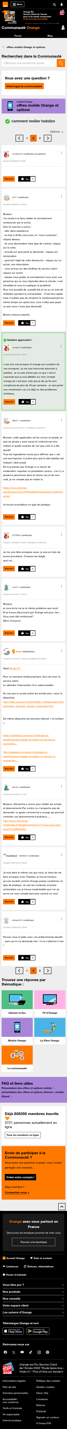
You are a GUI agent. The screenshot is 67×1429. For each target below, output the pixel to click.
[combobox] (29, 63)
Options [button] (55, 131)
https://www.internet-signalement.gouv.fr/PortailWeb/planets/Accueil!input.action (33, 492)
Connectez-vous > (17, 1192)
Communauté (21, 27)
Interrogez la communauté (24, 86)
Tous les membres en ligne (22, 1135)
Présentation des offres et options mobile (27, 1088)
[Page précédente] (19, 138)
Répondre (9, 179)
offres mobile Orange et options (26, 47)
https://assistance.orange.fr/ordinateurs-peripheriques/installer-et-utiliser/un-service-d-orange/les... (29, 739)
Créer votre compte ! (20, 1177)
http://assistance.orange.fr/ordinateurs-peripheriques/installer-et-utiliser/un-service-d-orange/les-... (29, 756)
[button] (61, 153)
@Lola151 (15, 668)
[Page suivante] (47, 138)
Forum (18, 35)
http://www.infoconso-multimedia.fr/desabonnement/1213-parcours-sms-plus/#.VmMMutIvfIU (32, 825)
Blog (50, 35)
